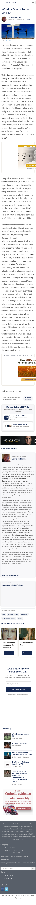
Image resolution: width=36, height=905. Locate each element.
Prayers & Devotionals (8, 618)
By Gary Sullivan (17, 766)
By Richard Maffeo (17, 738)
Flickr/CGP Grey (10, 40)
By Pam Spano (16, 745)
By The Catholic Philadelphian (20, 757)
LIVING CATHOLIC (13, 614)
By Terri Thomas (17, 784)
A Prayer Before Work (20, 743)
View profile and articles (11, 575)
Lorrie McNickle (16, 17)
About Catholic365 (10, 848)
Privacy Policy (8, 878)
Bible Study (24, 614)
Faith (3, 614)
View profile (20, 19)
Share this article (28, 398)
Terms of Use (8, 875)
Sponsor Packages (17, 850)
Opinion (20, 618)
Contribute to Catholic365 (12, 853)
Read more (9, 653)
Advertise (7, 850)
